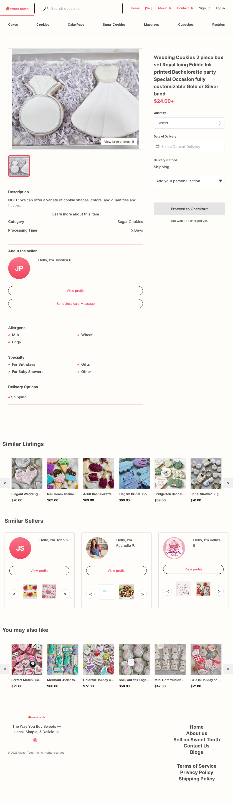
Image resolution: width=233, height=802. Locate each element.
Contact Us (197, 746)
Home (197, 727)
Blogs (196, 752)
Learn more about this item (75, 214)
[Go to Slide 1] (19, 166)
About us (196, 733)
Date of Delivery (165, 136)
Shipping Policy (197, 779)
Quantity (160, 113)
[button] (75, 99)
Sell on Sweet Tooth (196, 739)
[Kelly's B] (174, 548)
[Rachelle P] (97, 548)
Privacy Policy (196, 772)
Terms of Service (197, 766)
